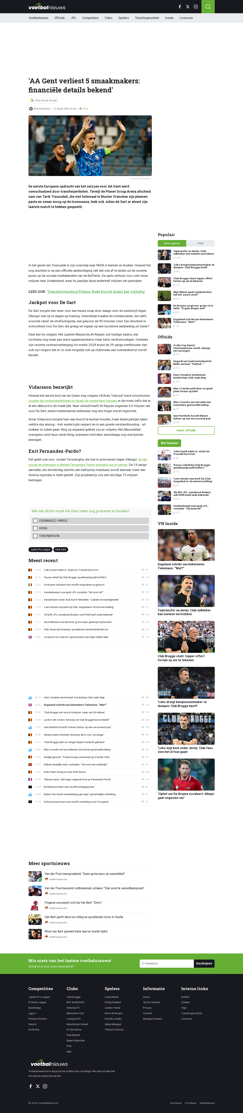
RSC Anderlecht (75, 1002)
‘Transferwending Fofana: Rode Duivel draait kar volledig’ (96, 291)
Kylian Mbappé (113, 1024)
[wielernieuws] (73, 1062)
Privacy (147, 1007)
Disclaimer (176, 1102)
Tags (184, 1007)
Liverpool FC (74, 1018)
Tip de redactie (151, 1002)
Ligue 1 (32, 1013)
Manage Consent (152, 1018)
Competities (90, 18)
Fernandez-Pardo (53, 520)
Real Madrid (73, 1034)
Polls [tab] (200, 243)
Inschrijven (204, 963)
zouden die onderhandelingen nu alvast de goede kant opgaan (72, 401)
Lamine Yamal (112, 1007)
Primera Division (37, 1018)
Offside (59, 18)
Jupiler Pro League (40, 549)
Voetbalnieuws (38, 18)
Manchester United (77, 1024)
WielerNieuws (207, 1102)
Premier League (37, 1002)
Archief (185, 996)
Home (146, 996)
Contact (147, 1013)
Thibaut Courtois (114, 1029)
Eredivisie (33, 1029)
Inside (169, 18)
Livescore (186, 18)
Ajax (69, 1051)
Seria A (32, 1024)
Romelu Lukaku (113, 1018)
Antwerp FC (73, 1007)
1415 (85, 108)
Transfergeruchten (147, 18)
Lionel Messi (112, 996)
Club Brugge (73, 996)
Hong (43, 528)
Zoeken (185, 1002)
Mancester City (75, 1013)
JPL (73, 18)
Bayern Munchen (76, 1040)
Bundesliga (34, 1007)
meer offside (186, 430)
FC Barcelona (74, 1029)
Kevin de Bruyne (113, 1013)
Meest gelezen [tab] (172, 243)
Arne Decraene (42, 108)
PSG (69, 1045)
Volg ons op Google (46, 100)
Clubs (108, 18)
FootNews (190, 1102)
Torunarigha (49, 536)
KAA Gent (60, 549)
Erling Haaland (113, 1002)
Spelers (123, 18)
